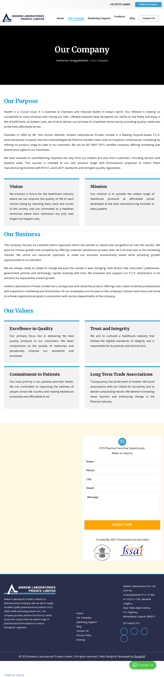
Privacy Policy (83, 635)
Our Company (76, 18)
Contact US (82, 630)
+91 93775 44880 (120, 4)
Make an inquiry (148, 4)
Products (120, 16)
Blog (132, 18)
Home (60, 18)
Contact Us (148, 18)
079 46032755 (131, 623)
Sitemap (80, 639)
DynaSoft (139, 656)
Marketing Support (99, 18)
